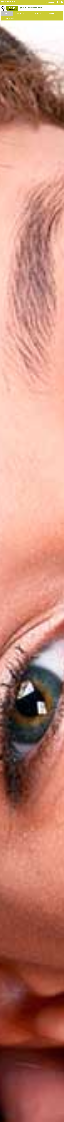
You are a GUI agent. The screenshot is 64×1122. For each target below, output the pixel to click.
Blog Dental (9, 18)
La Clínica (37, 13)
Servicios (20, 13)
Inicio (7, 13)
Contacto (52, 13)
